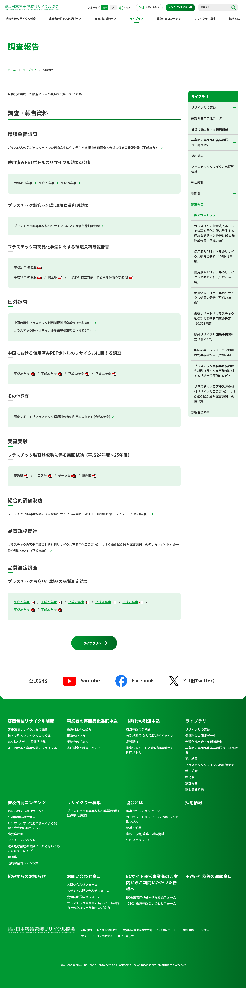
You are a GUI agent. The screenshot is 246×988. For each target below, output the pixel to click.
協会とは (234, 19)
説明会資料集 (200, 412)
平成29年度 (22, 602)
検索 (233, 7)
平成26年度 (103, 602)
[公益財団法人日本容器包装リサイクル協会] (32, 8)
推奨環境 (188, 930)
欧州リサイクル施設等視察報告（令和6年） (214, 336)
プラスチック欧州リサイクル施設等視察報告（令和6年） (53, 330)
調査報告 (197, 204)
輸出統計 (197, 182)
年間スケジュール (138, 840)
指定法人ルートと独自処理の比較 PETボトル (150, 750)
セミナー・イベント (21, 840)
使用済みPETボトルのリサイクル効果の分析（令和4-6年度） (214, 256)
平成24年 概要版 (25, 267)
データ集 (64, 475)
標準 (104, 7)
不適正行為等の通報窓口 (208, 876)
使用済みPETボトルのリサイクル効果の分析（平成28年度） (214, 277)
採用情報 (193, 802)
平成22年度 (76, 373)
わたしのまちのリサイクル (26, 810)
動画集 (12, 857)
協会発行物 (15, 833)
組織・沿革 (133, 827)
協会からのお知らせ (27, 876)
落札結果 (197, 155)
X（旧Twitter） (200, 680)
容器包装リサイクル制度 (21, 19)
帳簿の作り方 (76, 735)
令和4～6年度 (23, 183)
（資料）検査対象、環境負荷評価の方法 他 (98, 277)
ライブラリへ (92, 643)
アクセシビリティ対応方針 (97, 936)
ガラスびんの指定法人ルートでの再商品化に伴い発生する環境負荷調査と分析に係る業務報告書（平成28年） (83, 147)
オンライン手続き (178, 7)
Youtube (90, 680)
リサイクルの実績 (203, 107)
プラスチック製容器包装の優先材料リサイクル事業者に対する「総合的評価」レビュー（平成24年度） (79, 514)
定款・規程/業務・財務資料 (145, 833)
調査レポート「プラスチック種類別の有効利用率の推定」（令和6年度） (214, 318)
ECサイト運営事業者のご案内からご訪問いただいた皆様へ (152, 882)
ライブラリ (136, 19)
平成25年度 (130, 602)
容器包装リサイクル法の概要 (28, 729)
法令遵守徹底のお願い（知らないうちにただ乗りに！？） (34, 848)
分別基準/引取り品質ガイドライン (149, 735)
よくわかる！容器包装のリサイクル (32, 747)
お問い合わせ (152, 7)
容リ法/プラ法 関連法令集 (27, 741)
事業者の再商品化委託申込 (65, 19)
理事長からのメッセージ (143, 810)
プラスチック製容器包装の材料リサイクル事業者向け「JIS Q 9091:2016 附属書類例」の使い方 (214, 393)
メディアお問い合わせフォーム (88, 890)
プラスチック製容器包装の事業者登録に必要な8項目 (93, 813)
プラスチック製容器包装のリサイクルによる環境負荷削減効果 (57, 226)
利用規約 (86, 930)
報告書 (86, 475)
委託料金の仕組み (79, 729)
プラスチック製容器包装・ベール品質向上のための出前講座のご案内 (93, 905)
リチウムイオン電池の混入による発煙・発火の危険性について (32, 825)
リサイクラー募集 (205, 19)
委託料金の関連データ (206, 118)
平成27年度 (76, 602)
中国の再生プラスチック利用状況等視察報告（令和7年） (53, 322)
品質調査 (132, 741)
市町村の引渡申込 (105, 19)
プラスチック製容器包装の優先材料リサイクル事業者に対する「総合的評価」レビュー (214, 371)
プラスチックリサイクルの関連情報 (212, 169)
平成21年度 (103, 373)
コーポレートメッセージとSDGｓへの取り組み (152, 819)
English (128, 7)
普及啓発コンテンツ (169, 19)
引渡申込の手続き (138, 729)
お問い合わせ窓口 (84, 876)
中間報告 (40, 475)
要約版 (18, 475)
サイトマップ (126, 936)
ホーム (12, 70)
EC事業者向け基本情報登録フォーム (151, 897)
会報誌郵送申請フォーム (84, 896)
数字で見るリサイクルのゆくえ (29, 735)
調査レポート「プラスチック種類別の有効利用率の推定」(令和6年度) (62, 416)
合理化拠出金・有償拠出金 (209, 129)
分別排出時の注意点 (21, 817)
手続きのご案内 (77, 741)
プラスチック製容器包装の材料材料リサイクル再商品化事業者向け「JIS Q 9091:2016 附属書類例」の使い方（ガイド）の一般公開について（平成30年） (93, 547)
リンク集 (203, 930)
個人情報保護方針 (107, 930)
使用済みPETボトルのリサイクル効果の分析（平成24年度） (214, 298)
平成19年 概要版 (25, 277)
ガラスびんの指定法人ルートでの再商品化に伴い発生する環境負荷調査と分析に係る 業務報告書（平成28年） (214, 233)
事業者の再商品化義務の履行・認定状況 (209, 142)
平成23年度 (49, 373)
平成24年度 (69, 183)
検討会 (195, 193)
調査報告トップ (205, 215)
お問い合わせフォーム (82, 884)
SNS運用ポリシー (167, 930)
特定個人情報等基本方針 (137, 930)
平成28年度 (47, 183)
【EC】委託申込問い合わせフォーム (151, 903)
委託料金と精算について (84, 747)
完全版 (52, 277)
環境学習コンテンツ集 (23, 863)
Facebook (143, 680)
